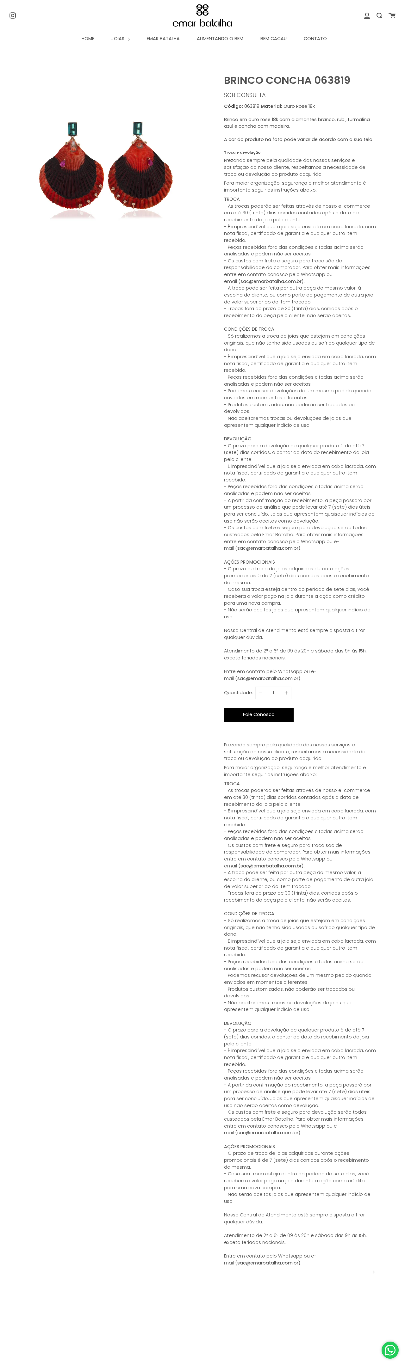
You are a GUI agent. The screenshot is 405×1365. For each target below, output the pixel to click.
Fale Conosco (259, 714)
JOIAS (118, 38)
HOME (88, 38)
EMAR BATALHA (163, 38)
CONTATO (315, 38)
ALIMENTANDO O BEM (220, 38)
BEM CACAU (273, 38)
